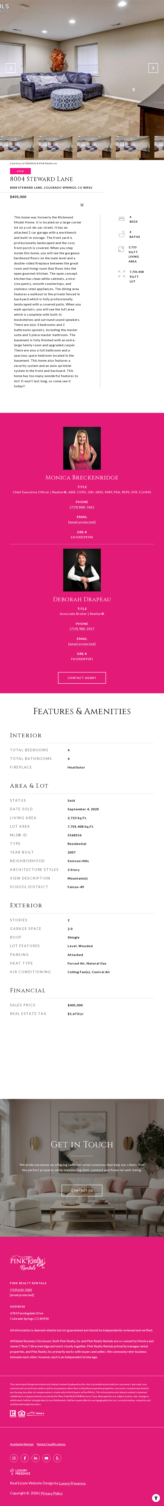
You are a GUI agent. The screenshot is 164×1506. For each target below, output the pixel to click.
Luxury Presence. (72, 1483)
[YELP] (57, 1458)
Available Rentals (22, 1444)
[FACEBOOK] (25, 1458)
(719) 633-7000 (21, 1290)
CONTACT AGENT (82, 677)
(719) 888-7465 (82, 507)
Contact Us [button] (82, 1190)
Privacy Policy (52, 1493)
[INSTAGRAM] (14, 1458)
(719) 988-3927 (82, 628)
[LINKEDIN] (36, 1458)
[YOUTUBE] (46, 1458)
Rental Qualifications (51, 1444)
